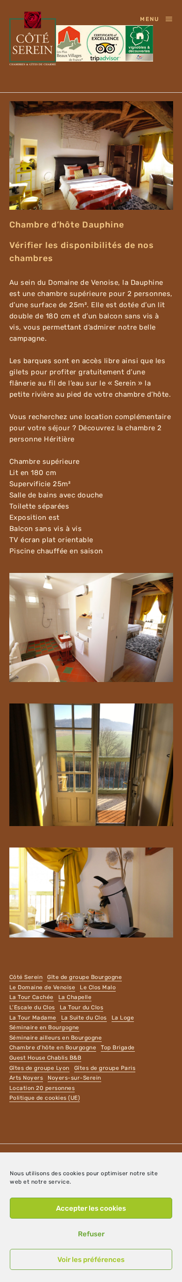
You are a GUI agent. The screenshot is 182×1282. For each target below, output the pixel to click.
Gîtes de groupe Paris (105, 1068)
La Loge (123, 1017)
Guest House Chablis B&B (45, 1058)
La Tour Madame (32, 1017)
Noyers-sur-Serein (74, 1078)
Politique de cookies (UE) (44, 1098)
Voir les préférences (91, 1259)
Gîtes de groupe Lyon (39, 1068)
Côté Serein (26, 977)
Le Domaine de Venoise (42, 987)
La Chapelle (75, 997)
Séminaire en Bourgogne (44, 1027)
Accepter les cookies (91, 1208)
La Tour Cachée (31, 997)
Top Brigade (118, 1047)
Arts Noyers (26, 1078)
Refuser (91, 1234)
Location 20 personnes (42, 1088)
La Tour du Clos (82, 1007)
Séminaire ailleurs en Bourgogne (55, 1037)
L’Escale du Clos (32, 1007)
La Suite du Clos (84, 1017)
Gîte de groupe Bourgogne (84, 977)
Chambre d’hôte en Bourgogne (53, 1047)
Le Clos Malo (98, 987)
